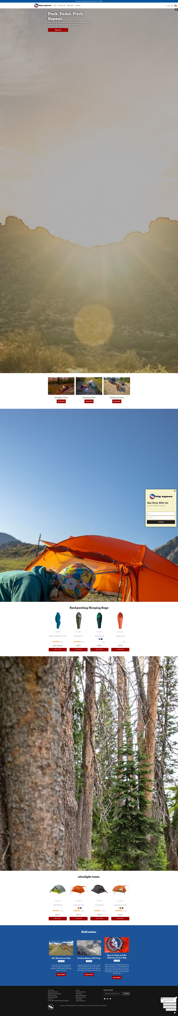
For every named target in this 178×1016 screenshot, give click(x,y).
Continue (161, 522)
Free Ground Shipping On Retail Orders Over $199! (89, 1)
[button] (169, 5)
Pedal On (58, 30)
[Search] (167, 5)
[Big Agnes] (42, 5)
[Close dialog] (175, 491)
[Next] (91, 869)
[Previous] (87, 869)
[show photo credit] (176, 9)
